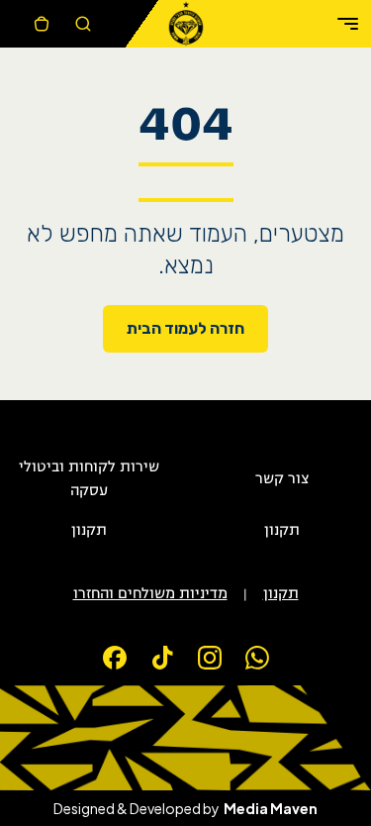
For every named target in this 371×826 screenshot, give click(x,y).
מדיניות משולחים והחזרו (150, 594)
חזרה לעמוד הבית (185, 328)
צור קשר (282, 479)
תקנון (282, 531)
